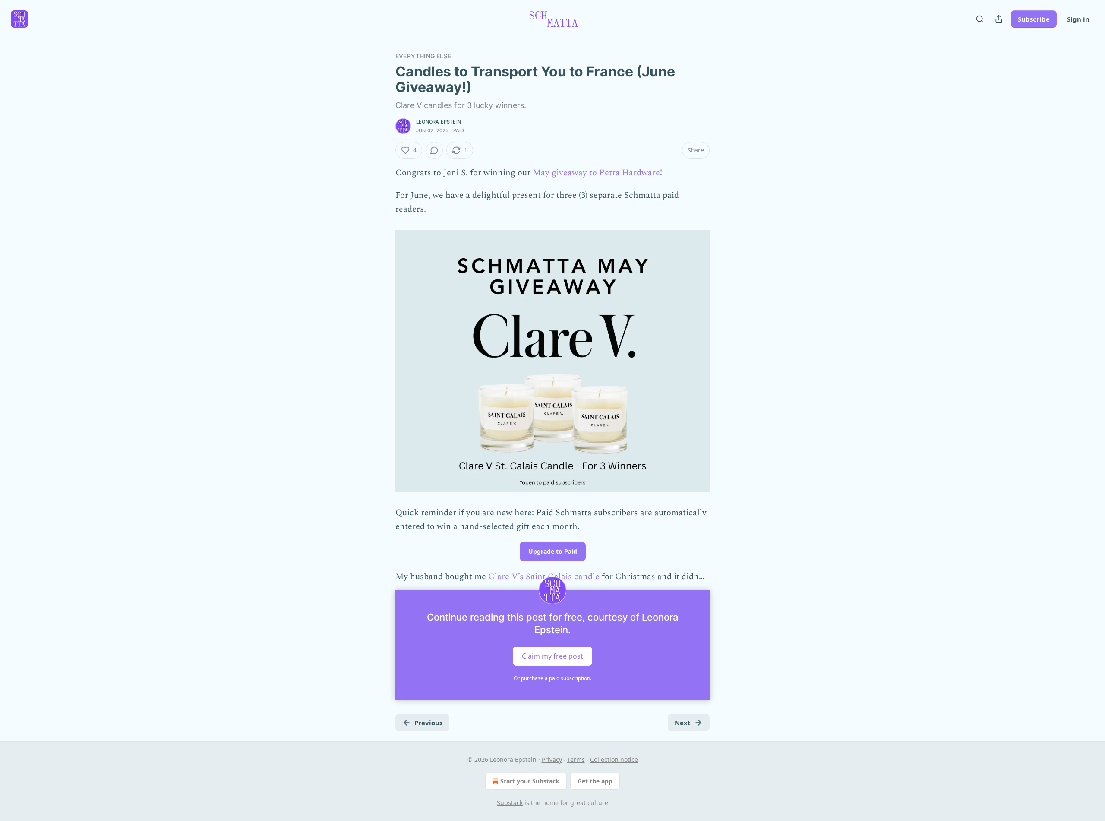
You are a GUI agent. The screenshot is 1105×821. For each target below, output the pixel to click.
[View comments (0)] (434, 150)
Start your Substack (529, 781)
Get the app (595, 781)
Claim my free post (552, 656)
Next (683, 722)
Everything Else (423, 56)
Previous (428, 722)
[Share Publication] (998, 19)
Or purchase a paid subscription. (552, 678)
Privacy (552, 759)
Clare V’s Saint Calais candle (544, 576)
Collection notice (614, 759)
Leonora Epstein (438, 122)
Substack (510, 803)
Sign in (1078, 19)
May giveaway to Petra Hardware (596, 172)
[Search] (979, 19)
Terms (576, 759)
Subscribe (1034, 19)
